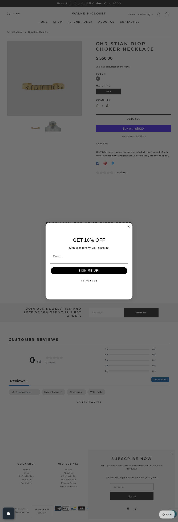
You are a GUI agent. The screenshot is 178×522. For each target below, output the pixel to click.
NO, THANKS (89, 281)
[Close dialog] (129, 226)
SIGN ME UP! (89, 270)
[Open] (8, 513)
